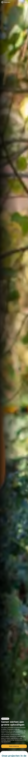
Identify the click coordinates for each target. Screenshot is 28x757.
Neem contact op (14, 746)
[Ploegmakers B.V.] (5, 2)
